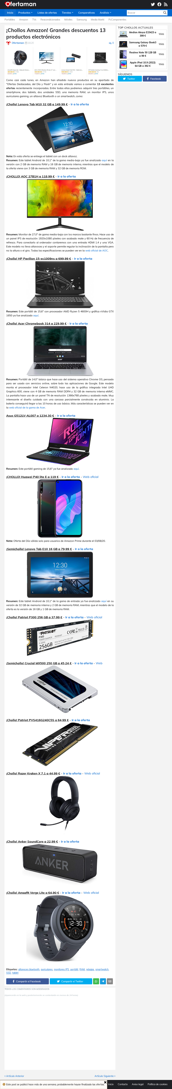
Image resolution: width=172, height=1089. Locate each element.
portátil (74, 969)
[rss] (165, 4)
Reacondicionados (50, 19)
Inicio (111, 1084)
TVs (34, 19)
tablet (15, 973)
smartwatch (102, 969)
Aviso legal (137, 1084)
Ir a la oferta (80, 104)
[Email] (110, 981)
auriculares (47, 969)
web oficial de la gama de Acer (27, 407)
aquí (104, 160)
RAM (82, 969)
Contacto (123, 1084)
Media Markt (97, 19)
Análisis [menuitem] (104, 12)
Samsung (82, 19)
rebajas (90, 969)
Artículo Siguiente (104, 1076)
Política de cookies (157, 1084)
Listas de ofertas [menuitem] (47, 12)
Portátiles (10, 19)
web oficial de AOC (96, 250)
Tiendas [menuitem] (66, 12)
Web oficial (90, 477)
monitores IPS (61, 969)
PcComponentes (117, 19)
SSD (8, 973)
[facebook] (159, 4)
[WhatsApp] (96, 981)
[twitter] (153, 4)
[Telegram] (103, 981)
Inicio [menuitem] (10, 12)
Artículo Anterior (15, 1076)
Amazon (23, 19)
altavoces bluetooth (28, 969)
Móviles (68, 19)
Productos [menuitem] (24, 12)
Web (99, 663)
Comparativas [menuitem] (86, 12)
